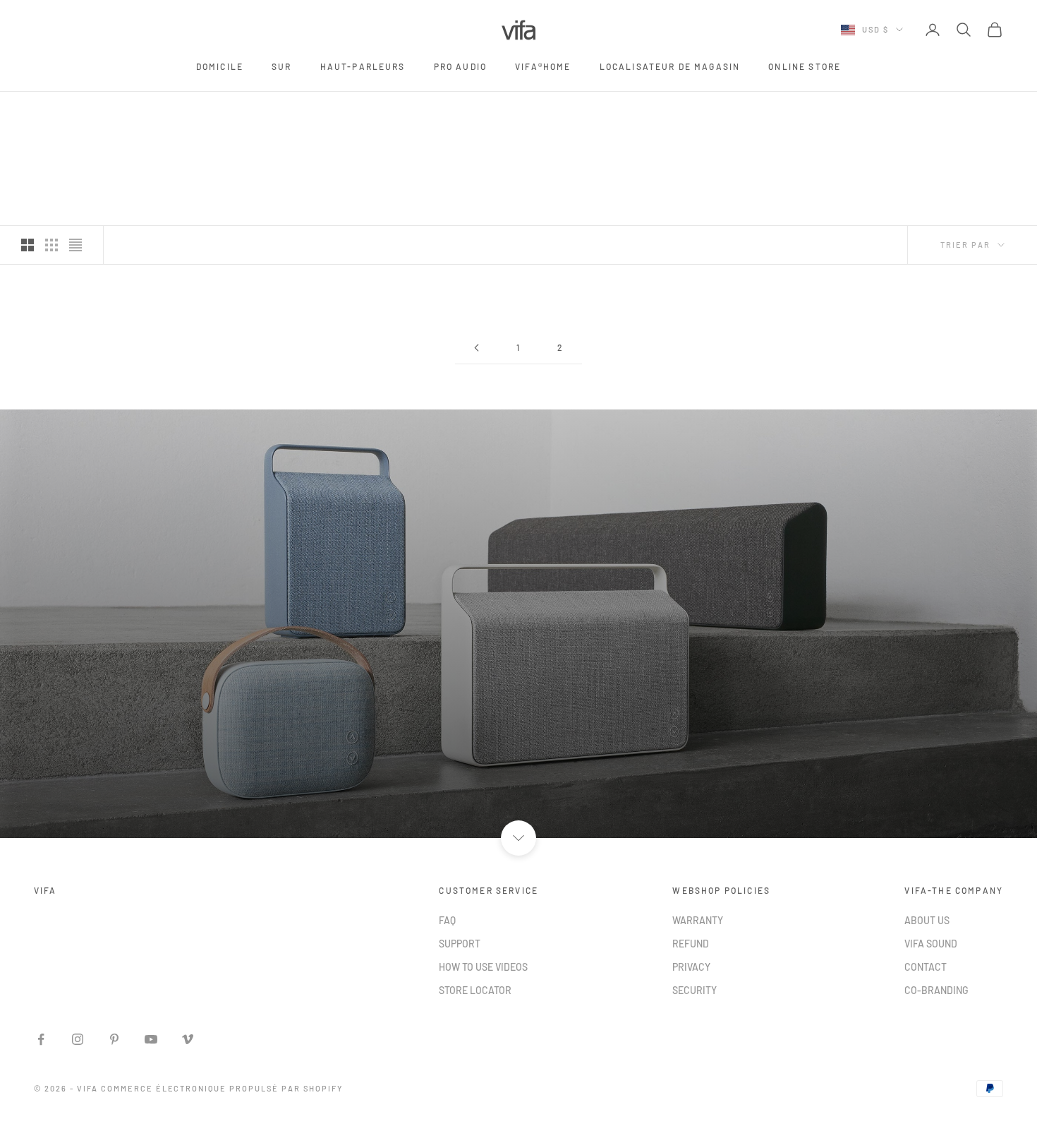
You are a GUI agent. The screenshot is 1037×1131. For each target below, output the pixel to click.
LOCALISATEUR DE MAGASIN (670, 66)
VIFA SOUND (930, 944)
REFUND (690, 944)
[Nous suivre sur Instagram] (78, 1039)
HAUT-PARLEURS (363, 66)
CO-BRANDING (936, 990)
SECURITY (694, 990)
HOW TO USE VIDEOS (483, 967)
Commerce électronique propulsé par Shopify (222, 1088)
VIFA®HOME (543, 66)
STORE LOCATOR (475, 990)
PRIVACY (691, 967)
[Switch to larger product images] (27, 245)
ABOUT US (927, 920)
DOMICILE (219, 66)
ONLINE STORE (804, 66)
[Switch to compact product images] (75, 245)
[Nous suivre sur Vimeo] (188, 1039)
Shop (96, 111)
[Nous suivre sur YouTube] (151, 1039)
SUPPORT (459, 944)
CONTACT (925, 967)
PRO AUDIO (460, 66)
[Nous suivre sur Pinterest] (114, 1039)
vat (129, 111)
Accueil (52, 111)
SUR (281, 66)
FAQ (447, 920)
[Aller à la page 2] (476, 348)
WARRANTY (697, 920)
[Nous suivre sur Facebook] (41, 1039)
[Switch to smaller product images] (51, 245)
